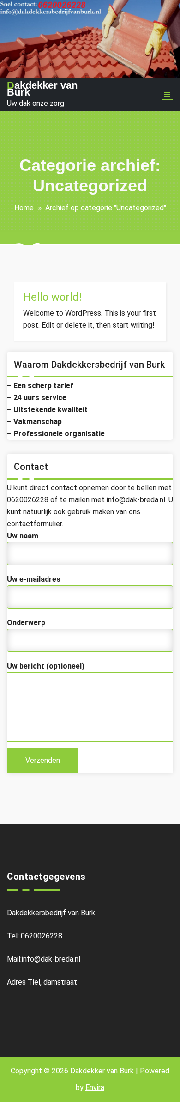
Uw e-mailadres (33, 579)
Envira (94, 1087)
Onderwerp (26, 622)
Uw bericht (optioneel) (45, 666)
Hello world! (52, 297)
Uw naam (22, 535)
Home (24, 207)
